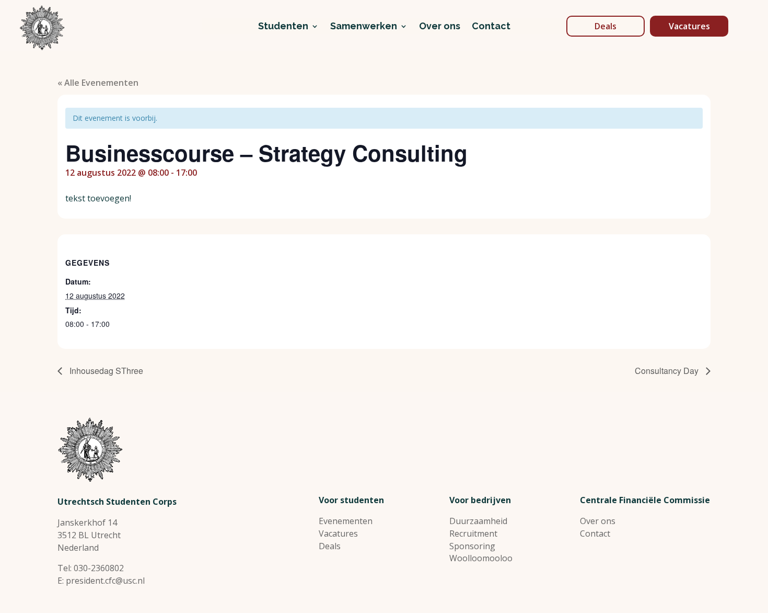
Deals (605, 26)
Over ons (439, 26)
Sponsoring (472, 546)
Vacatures (689, 26)
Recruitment (473, 533)
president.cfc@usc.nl (105, 580)
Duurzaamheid (478, 521)
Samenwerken (363, 26)
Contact (491, 26)
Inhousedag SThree (105, 371)
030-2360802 (99, 568)
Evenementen (346, 521)
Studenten (283, 26)
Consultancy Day (668, 371)
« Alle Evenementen (97, 82)
